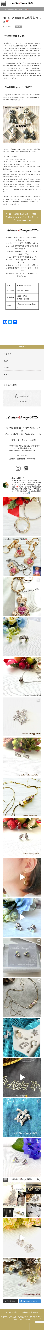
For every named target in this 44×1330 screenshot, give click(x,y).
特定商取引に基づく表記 (30, 1312)
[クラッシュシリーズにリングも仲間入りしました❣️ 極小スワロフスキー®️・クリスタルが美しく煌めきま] (22, 636)
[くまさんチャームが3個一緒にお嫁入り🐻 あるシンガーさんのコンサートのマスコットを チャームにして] (22, 556)
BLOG (18, 27)
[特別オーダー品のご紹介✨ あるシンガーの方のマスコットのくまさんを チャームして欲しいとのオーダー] (22, 596)
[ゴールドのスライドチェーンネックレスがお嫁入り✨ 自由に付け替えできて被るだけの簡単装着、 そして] (22, 797)
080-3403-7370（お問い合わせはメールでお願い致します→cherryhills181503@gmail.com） (24, 448)
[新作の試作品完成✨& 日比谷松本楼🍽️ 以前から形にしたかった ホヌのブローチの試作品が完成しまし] (22, 1117)
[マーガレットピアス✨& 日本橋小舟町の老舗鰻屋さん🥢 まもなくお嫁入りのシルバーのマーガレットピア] (22, 1237)
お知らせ (7, 354)
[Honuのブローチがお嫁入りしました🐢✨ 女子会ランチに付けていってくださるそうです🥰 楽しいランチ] (22, 716)
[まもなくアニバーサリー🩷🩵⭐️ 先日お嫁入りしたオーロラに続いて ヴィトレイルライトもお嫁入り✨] (22, 917)
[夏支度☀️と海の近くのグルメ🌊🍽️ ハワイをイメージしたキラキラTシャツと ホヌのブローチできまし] (22, 1077)
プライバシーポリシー (13, 1312)
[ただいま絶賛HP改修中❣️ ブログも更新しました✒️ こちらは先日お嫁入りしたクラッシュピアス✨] (22, 837)
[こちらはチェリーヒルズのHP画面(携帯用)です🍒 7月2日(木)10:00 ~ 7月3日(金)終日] (22, 1197)
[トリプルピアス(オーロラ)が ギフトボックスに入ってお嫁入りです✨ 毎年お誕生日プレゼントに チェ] (22, 957)
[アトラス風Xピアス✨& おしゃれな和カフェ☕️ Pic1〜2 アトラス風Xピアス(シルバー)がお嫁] (22, 757)
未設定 (6, 374)
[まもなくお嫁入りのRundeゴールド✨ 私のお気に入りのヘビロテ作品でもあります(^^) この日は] (22, 997)
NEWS (6, 368)
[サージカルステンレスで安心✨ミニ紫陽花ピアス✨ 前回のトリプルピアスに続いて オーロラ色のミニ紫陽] (22, 1277)
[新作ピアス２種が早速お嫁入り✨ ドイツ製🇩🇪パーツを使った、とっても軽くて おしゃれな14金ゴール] (22, 877)
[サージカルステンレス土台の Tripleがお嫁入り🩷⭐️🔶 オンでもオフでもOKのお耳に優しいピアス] (22, 1157)
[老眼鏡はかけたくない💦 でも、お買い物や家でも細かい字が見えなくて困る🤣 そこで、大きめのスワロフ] (22, 516)
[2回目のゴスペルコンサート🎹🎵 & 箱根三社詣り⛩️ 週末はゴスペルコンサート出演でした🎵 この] (22, 1037)
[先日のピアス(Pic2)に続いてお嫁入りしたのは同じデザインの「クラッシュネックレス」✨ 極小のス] (22, 676)
